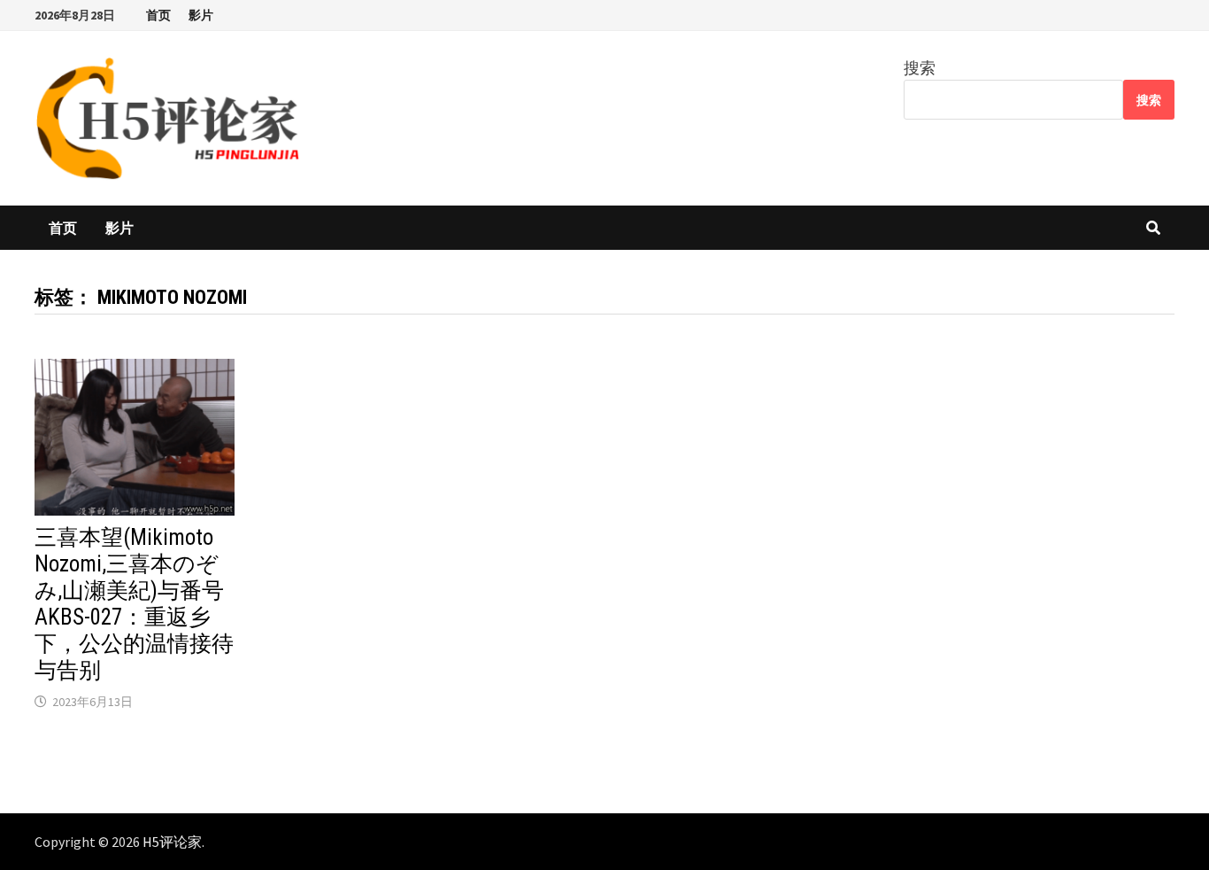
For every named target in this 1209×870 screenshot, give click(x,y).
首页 (158, 15)
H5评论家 (172, 842)
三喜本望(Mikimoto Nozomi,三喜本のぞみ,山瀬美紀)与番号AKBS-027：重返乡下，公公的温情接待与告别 (134, 603)
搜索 (920, 68)
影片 (201, 15)
